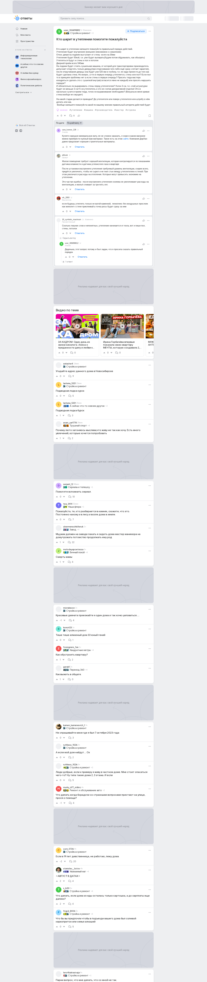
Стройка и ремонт (80, 33)
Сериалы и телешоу (79, 487)
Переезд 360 (77, 670)
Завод (73, 529)
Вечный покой (77, 552)
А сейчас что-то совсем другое (87, 406)
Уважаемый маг (78, 871)
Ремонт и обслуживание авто (86, 790)
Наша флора (74, 507)
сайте (125, 138)
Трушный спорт (78, 425)
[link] (77, 335)
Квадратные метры (80, 650)
